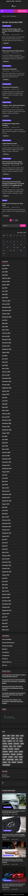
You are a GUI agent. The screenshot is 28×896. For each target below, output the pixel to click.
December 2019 (6, 459)
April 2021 (5, 407)
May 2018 (5, 513)
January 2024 (6, 336)
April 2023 (5, 365)
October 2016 (6, 568)
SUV (4, 759)
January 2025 (6, 304)
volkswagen (6, 765)
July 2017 (4, 539)
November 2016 (6, 565)
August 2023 (5, 352)
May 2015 (5, 623)
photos (17, 749)
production (6, 754)
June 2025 (5, 291)
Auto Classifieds (6, 639)
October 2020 (6, 426)
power (11, 751)
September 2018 (6, 501)
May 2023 (5, 362)
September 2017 (6, 533)
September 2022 (6, 388)
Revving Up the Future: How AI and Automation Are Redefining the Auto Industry (12, 688)
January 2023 (6, 375)
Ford (21, 741)
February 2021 (6, 413)
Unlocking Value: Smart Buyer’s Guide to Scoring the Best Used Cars (13, 811)
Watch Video (22, 11)
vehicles (20, 762)
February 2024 (6, 333)
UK (9, 762)
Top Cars (4, 665)
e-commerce (5, 655)
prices (21, 751)
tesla (16, 759)
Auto (21, 735)
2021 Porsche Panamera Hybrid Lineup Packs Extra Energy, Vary (12, 162)
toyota (5, 762)
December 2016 (6, 562)
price (16, 751)
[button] (2, 11)
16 (4, 247)
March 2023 (5, 368)
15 (24, 244)
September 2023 (6, 349)
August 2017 (5, 536)
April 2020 (5, 446)
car (17, 738)
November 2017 (6, 526)
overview (10, 749)
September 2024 (6, 317)
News (4, 749)
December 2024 (6, 307)
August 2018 (5, 504)
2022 (13, 735)
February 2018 (6, 520)
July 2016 (4, 578)
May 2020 (5, 443)
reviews (10, 757)
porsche (5, 751)
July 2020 (4, 436)
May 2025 (5, 294)
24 (7, 250)
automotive (6, 738)
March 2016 (5, 591)
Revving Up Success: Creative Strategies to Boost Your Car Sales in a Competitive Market (13, 681)
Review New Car (6, 662)
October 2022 (6, 384)
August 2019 (5, 472)
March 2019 (5, 488)
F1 (17, 741)
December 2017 (6, 523)
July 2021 (4, 397)
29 (24, 250)
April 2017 (5, 549)
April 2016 (5, 588)
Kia (15, 746)
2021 (8, 735)
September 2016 (6, 572)
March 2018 (5, 517)
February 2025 (6, 301)
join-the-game (6, 776)
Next (16, 220)
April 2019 (5, 484)
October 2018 (6, 497)
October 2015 (6, 607)
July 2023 (4, 355)
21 (20, 247)
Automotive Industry (8, 642)
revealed (19, 754)
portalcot (4, 775)
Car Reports (5, 652)
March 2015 (5, 630)
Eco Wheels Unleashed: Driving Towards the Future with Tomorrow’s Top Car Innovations (13, 694)
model (19, 746)
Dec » (24, 255)
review (5, 757)
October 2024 (6, 314)
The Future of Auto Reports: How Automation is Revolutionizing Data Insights (12, 701)
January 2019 (6, 491)
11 (10, 244)
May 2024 (5, 323)
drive (4, 741)
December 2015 (6, 601)
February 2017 (6, 555)
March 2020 (5, 449)
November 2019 (6, 462)
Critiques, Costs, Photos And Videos (13, 105)
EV (14, 741)
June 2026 (5, 272)
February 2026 (6, 278)
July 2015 (4, 617)
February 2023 (6, 372)
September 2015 (6, 610)
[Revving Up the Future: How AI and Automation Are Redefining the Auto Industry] (14, 849)
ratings (13, 754)
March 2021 (5, 410)
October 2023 (6, 346)
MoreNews (13, 894)
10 (7, 244)
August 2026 (5, 265)
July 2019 (4, 475)
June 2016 (5, 581)
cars (21, 738)
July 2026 (4, 268)
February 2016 (6, 594)
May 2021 (5, 404)
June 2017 (5, 543)
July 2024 (4, 320)
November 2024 (6, 310)
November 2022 (6, 381)
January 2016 (6, 597)
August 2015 (5, 613)
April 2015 (5, 626)
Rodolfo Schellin (6, 34)
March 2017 (5, 552)
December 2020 (6, 420)
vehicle (14, 762)
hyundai (16, 743)
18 (10, 247)
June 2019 (5, 478)
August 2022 (5, 391)
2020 (4, 735)
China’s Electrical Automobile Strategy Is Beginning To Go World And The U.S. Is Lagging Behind (13, 183)
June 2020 (5, 439)
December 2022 (6, 378)
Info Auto (5, 659)
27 (17, 250)
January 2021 (6, 417)
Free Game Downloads (9, 69)
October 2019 (6, 465)
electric (10, 741)
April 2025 (5, 297)
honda (5, 743)
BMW (12, 738)
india (22, 743)
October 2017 (6, 530)
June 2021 (5, 401)
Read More (6, 43)
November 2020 (6, 423)
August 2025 (5, 284)
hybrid (10, 743)
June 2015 (5, 620)
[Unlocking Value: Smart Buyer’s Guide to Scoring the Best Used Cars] (14, 801)
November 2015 (6, 604)
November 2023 (6, 343)
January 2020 (6, 455)
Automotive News (6, 26)
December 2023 (6, 339)
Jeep (11, 746)
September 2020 (6, 430)
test (21, 759)
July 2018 (4, 507)
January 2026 (6, 281)
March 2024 (5, 330)
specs (20, 757)
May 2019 (5, 481)
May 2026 (5, 275)
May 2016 (5, 584)
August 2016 (5, 575)
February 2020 (6, 452)
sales (16, 757)
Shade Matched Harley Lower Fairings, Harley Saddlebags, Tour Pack (12, 30)
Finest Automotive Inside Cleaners (13, 51)
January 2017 (6, 559)
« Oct (3, 255)
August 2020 (5, 433)
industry (5, 746)
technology (10, 759)
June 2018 (5, 510)
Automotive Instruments (10, 87)
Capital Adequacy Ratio (9, 143)
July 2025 (4, 288)
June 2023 (5, 359)
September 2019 (6, 468)
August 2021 (5, 394)
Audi (17, 735)
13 (17, 244)
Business (5, 200)
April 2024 (5, 326)
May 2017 (5, 546)
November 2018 (6, 494)
